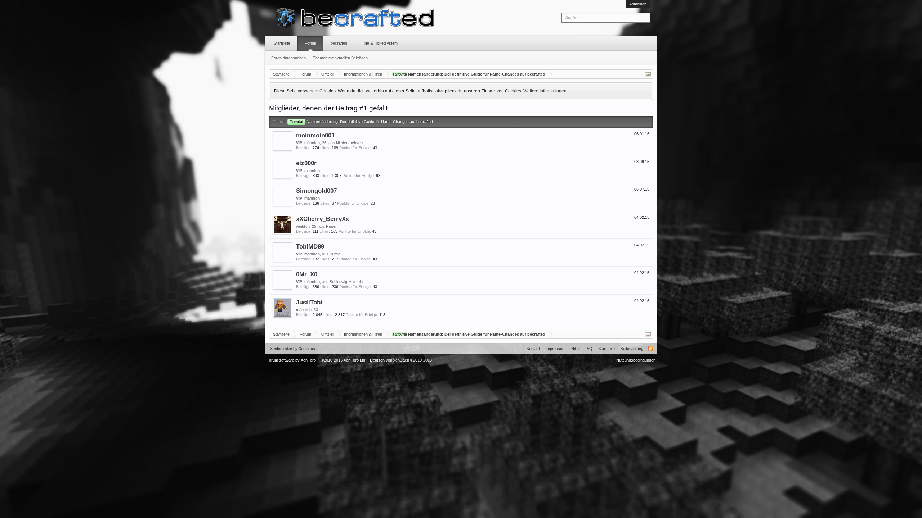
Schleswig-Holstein (346, 282)
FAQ (588, 348)
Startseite (282, 43)
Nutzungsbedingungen (635, 360)
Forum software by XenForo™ (316, 360)
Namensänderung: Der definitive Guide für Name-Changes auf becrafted (361, 121)
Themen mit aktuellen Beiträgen (340, 58)
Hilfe (575, 348)
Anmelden (637, 4)
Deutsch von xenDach (401, 360)
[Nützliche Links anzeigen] (648, 74)
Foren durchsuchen (288, 58)
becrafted (339, 43)
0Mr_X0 (306, 274)
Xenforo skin (281, 348)
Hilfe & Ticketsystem (380, 43)
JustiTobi (309, 302)
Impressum (555, 348)
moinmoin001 (315, 135)
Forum (310, 43)
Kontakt (533, 348)
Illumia (335, 254)
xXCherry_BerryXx (322, 218)
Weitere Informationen (545, 91)
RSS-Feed (651, 348)
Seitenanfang (632, 348)
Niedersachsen (349, 143)
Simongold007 (316, 190)
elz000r (306, 163)
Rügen (331, 226)
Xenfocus (307, 348)
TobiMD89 (310, 246)
